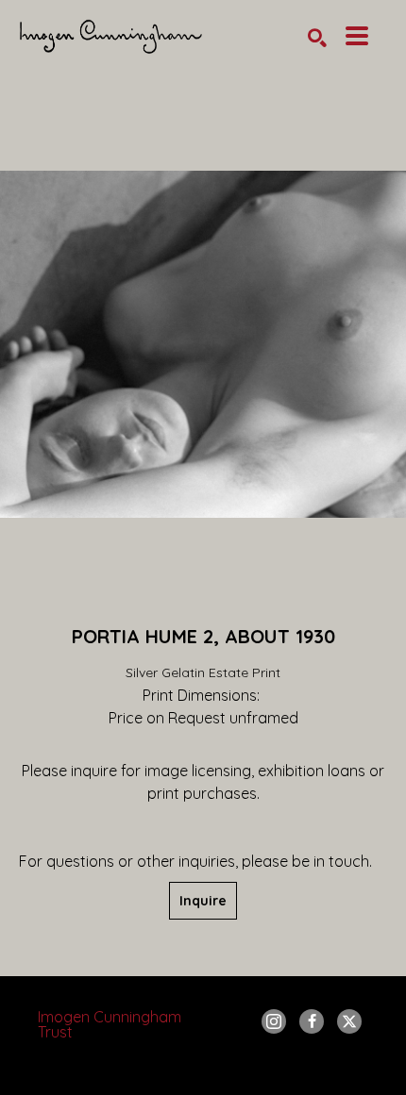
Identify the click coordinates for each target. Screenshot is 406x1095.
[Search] (317, 37)
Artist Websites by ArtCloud (253, 1071)
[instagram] (274, 1021)
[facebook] (311, 1021)
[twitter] (349, 1021)
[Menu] (357, 35)
